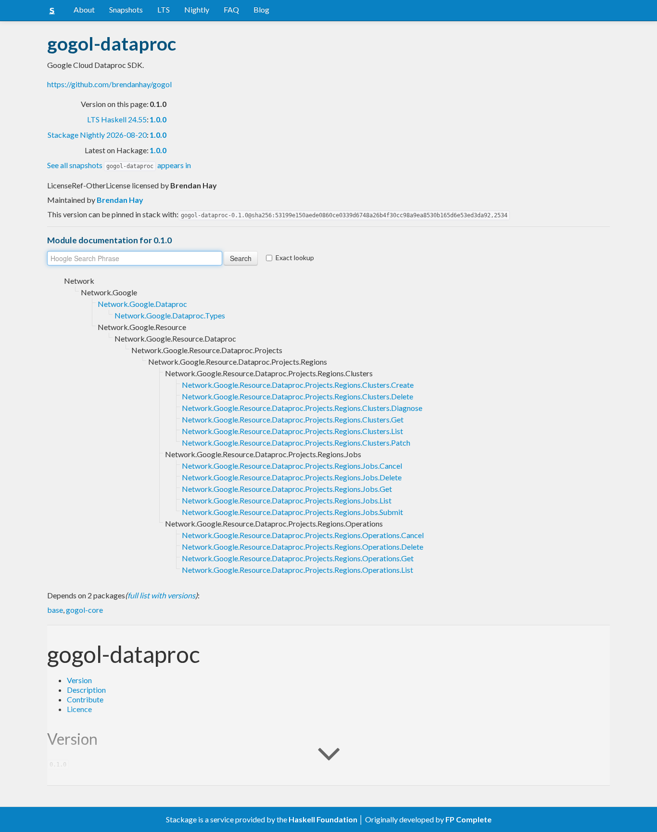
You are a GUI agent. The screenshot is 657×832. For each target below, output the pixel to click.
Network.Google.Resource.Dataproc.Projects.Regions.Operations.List (297, 569)
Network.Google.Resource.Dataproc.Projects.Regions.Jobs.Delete (292, 477)
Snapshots (126, 9)
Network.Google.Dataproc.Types (169, 315)
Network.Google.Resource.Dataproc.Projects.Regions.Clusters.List (292, 431)
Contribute (85, 699)
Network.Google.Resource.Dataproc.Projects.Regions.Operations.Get (298, 558)
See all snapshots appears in (119, 165)
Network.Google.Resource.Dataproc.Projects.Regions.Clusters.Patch (296, 442)
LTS (163, 9)
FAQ (231, 9)
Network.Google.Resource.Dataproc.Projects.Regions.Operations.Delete (302, 546)
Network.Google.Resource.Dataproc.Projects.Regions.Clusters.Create (298, 384)
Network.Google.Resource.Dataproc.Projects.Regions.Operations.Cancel (303, 535)
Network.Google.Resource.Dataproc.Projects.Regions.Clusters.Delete (297, 396)
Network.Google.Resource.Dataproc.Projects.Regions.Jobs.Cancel (292, 465)
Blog (261, 9)
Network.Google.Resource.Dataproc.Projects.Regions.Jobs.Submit (292, 511)
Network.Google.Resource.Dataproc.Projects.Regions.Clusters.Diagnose (302, 407)
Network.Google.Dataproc (142, 303)
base (55, 609)
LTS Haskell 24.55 (117, 119)
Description (86, 689)
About (84, 9)
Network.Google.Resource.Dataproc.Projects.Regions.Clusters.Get (293, 419)
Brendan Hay (120, 199)
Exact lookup (295, 257)
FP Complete (468, 819)
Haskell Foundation (323, 819)
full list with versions (161, 595)
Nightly (196, 9)
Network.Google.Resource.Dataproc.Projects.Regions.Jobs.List (287, 500)
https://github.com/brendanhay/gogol (109, 84)
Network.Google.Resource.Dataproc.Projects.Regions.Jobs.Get (287, 488)
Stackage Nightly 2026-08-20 (97, 134)
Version (79, 680)
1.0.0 (158, 119)
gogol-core (84, 609)
